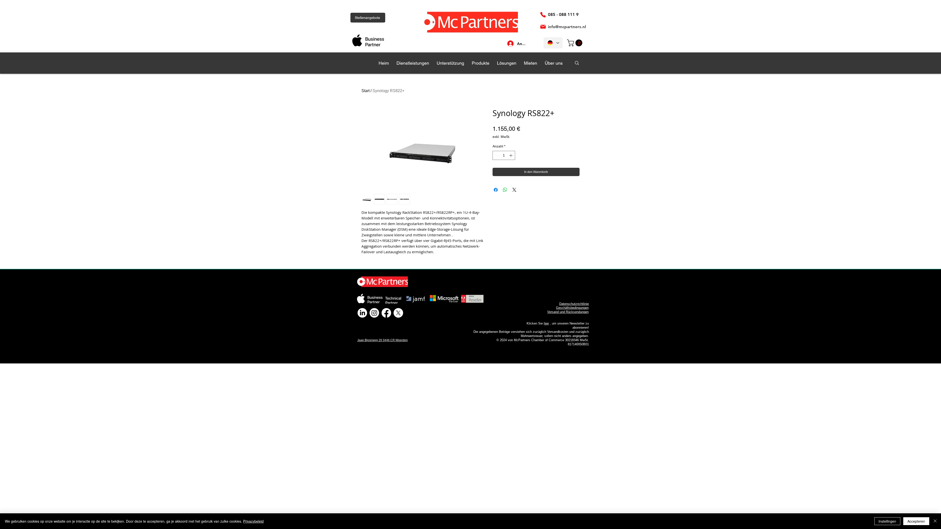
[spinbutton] (503, 155)
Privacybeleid (253, 521)
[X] (398, 313)
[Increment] (511, 155)
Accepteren (916, 521)
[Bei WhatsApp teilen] (505, 190)
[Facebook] (386, 313)
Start (365, 91)
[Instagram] (374, 313)
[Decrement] (496, 155)
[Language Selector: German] (553, 42)
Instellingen (887, 521)
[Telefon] (543, 15)
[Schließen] (935, 521)
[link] (575, 42)
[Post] (543, 27)
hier (546, 323)
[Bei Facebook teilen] (496, 190)
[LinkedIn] (362, 313)
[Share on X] (514, 190)
